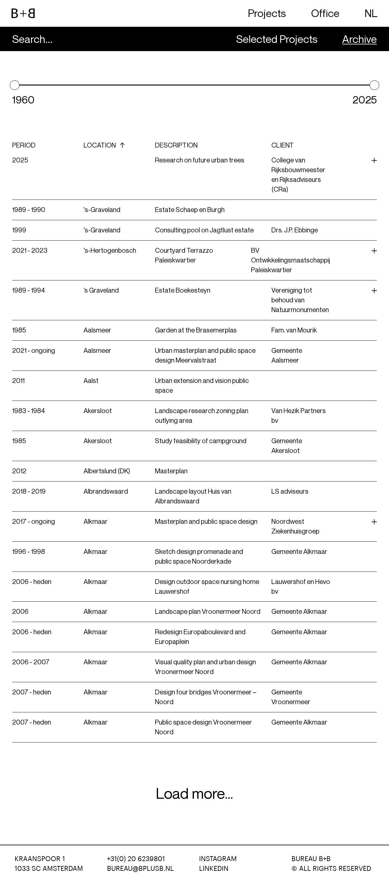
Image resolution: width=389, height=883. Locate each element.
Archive (359, 39)
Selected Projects (277, 39)
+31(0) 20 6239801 (136, 859)
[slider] (14, 85)
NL (371, 13)
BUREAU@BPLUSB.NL (140, 868)
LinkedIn (214, 868)
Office (325, 13)
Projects (267, 13)
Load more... (194, 793)
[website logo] (23, 13)
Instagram (218, 859)
